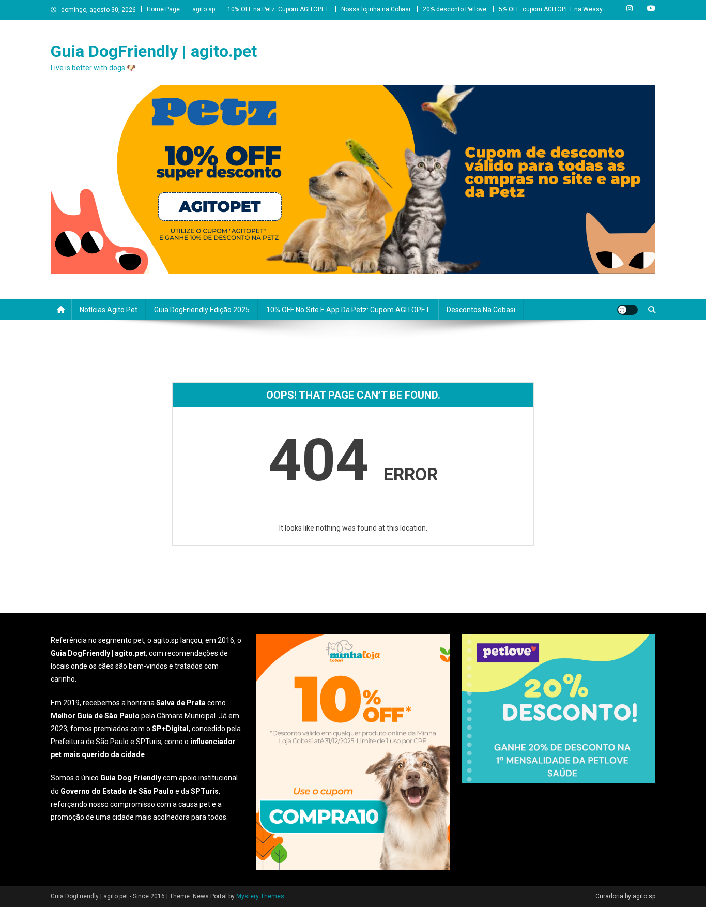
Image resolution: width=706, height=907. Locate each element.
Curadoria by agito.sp (625, 896)
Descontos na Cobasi (481, 310)
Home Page (163, 9)
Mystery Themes (260, 896)
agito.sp (203, 9)
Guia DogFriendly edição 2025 (202, 310)
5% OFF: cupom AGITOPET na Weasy (551, 9)
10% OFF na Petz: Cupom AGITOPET (278, 9)
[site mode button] (627, 310)
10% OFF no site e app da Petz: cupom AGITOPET (348, 310)
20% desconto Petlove (454, 9)
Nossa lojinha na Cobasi (375, 9)
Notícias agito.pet (108, 310)
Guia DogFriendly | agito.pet (154, 51)
